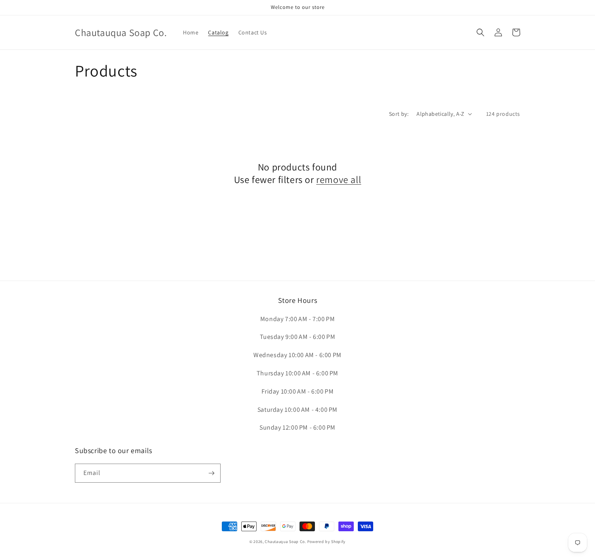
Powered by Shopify (326, 541)
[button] (480, 32)
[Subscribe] (211, 473)
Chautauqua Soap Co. (285, 541)
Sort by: (398, 113)
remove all (338, 179)
